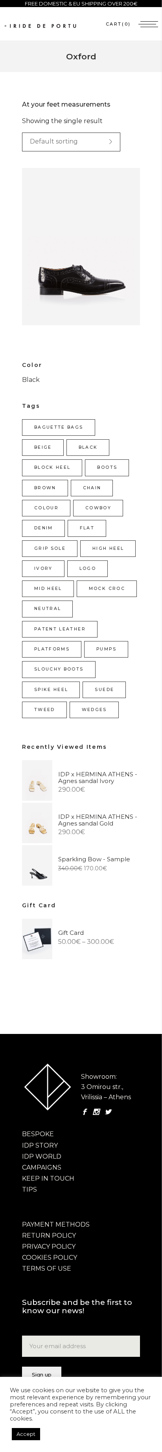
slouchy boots (59, 669)
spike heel (51, 689)
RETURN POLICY (49, 1235)
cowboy (98, 507)
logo (87, 568)
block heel (52, 467)
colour (46, 507)
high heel (108, 548)
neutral (47, 608)
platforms (52, 649)
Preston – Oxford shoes (63, 254)
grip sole (50, 548)
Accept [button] (26, 1434)
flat (87, 528)
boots (107, 467)
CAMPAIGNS (41, 1167)
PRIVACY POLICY (48, 1246)
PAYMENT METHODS (56, 1224)
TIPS (29, 1189)
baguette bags (58, 427)
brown (45, 487)
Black (31, 379)
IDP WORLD (41, 1156)
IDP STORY (40, 1145)
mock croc (107, 588)
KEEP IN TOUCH (48, 1178)
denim (43, 528)
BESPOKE (38, 1134)
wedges (94, 709)
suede (104, 689)
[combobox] (71, 142)
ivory (43, 568)
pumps (106, 649)
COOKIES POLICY (49, 1257)
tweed (44, 709)
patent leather (60, 629)
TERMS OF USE (46, 1268)
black (88, 447)
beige (43, 447)
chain (92, 487)
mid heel (48, 588)
